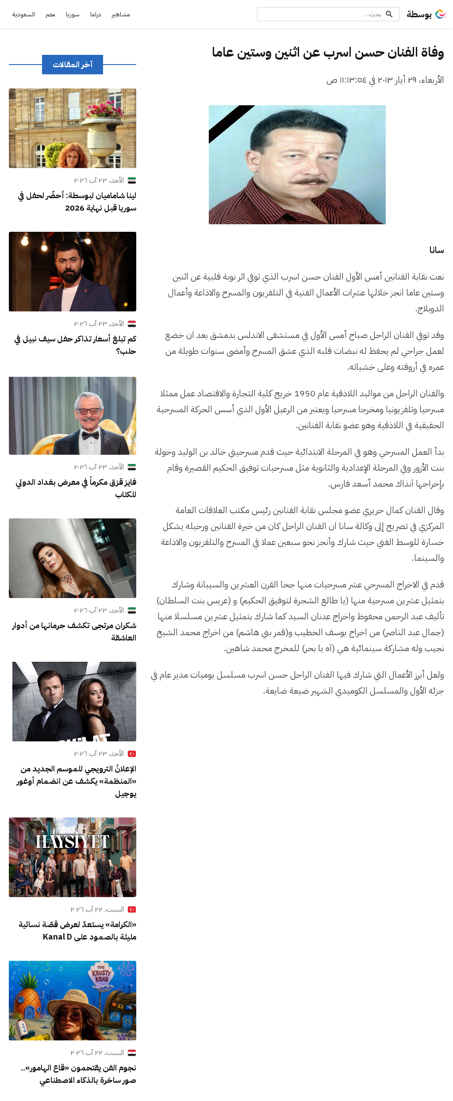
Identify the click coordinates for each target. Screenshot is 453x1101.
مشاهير (121, 14)
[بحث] (389, 14)
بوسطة (419, 14)
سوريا (73, 14)
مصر (50, 14)
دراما (95, 14)
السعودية (23, 14)
